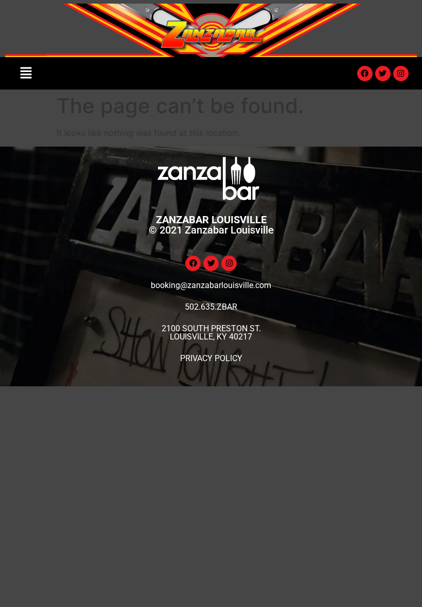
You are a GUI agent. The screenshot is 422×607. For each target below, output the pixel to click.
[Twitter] (383, 73)
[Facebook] (365, 73)
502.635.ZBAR (211, 307)
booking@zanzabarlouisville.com (211, 285)
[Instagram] (401, 73)
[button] (25, 73)
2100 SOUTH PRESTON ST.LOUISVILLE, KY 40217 (211, 333)
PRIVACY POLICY (211, 358)
